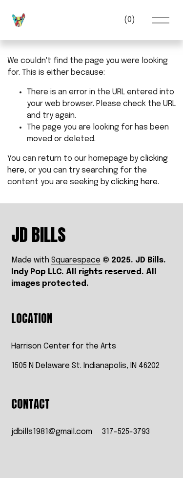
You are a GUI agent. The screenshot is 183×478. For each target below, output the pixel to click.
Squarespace (76, 260)
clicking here (134, 182)
